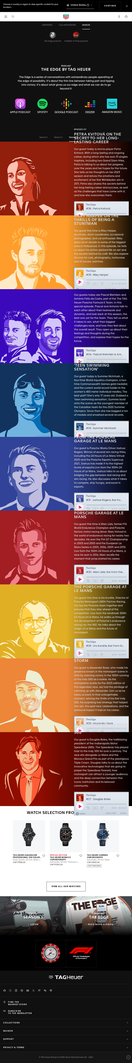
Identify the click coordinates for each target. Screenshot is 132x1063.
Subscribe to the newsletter (20, 1012)
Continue (112, 6)
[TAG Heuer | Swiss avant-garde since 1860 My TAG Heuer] (66, 977)
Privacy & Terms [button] (13, 1048)
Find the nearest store (17, 1003)
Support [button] (8, 1039)
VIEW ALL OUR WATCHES (66, 887)
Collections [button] (11, 1023)
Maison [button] (8, 1031)
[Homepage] (66, 17)
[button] (119, 16)
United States (78, 5)
